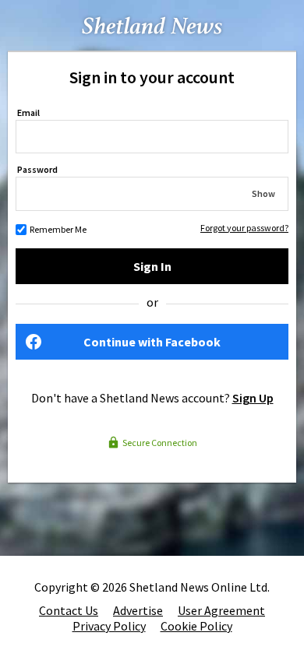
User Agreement (221, 610)
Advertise (138, 610)
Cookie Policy (196, 626)
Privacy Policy (109, 626)
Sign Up (253, 398)
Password (37, 169)
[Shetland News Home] (152, 46)
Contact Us (68, 610)
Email (28, 112)
